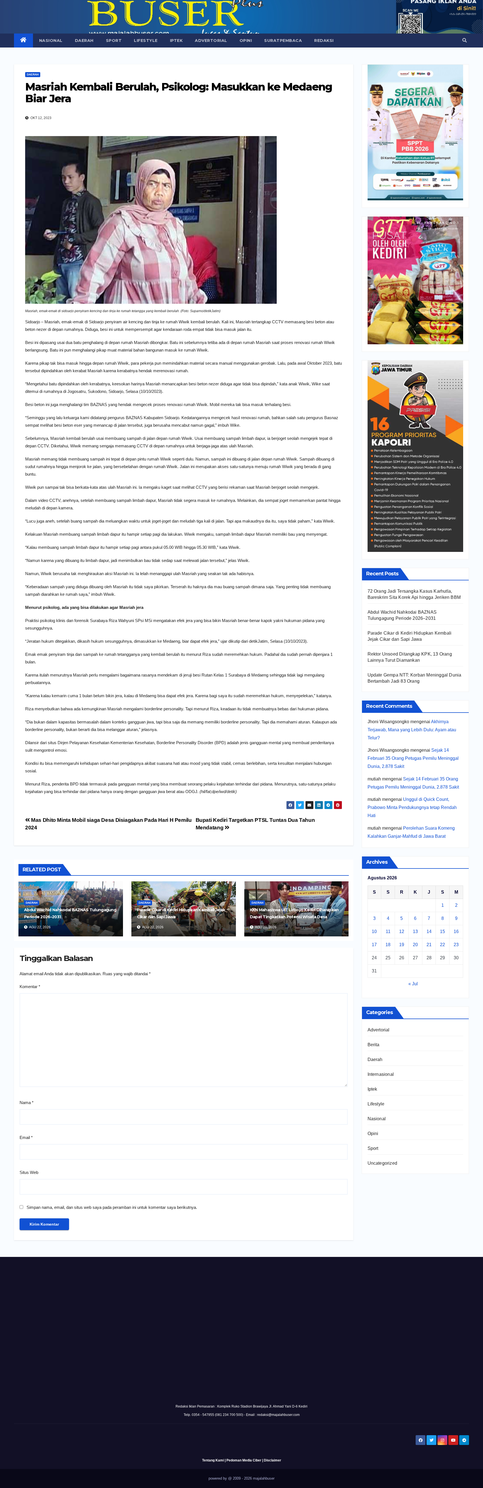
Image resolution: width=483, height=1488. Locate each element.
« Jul (413, 983)
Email (26, 1137)
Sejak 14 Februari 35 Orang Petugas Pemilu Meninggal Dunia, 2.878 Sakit (413, 758)
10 (374, 931)
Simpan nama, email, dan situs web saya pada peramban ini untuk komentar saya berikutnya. (112, 1207)
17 (374, 944)
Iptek (176, 40)
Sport (114, 40)
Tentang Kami (213, 1460)
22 (442, 944)
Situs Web (29, 1172)
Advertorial (211, 40)
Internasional (381, 1074)
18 (387, 944)
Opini (246, 40)
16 (456, 931)
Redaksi (324, 40)
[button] (464, 40)
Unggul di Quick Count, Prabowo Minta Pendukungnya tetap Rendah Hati (412, 807)
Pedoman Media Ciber (243, 1460)
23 (456, 944)
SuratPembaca (283, 40)
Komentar (30, 986)
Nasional (51, 40)
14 (429, 931)
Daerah (84, 40)
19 (401, 944)
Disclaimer (272, 1460)
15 (442, 931)
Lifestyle (146, 40)
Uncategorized (382, 1163)
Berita (374, 1044)
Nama (27, 1102)
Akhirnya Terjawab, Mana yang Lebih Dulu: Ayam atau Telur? (412, 729)
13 (415, 931)
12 (401, 931)
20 (415, 944)
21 (429, 944)
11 (388, 931)
